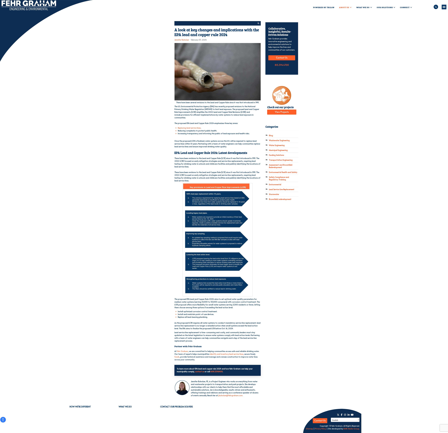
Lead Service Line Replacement (281, 189)
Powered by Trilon (323, 7)
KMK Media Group (351, 428)
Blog (271, 135)
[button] (258, 23)
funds (176, 356)
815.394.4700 (282, 65)
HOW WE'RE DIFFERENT (80, 406)
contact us (199, 371)
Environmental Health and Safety (283, 172)
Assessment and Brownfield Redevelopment (280, 165)
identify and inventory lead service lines (226, 354)
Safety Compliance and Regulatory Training (279, 178)
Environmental (275, 184)
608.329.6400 (216, 371)
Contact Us (281, 58)
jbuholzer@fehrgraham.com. (230, 395)
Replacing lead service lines (189, 127)
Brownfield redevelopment (280, 199)
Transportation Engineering (280, 160)
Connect (405, 7)
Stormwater (274, 194)
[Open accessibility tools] (3, 419)
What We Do (362, 7)
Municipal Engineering (278, 150)
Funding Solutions (276, 155)
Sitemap (309, 428)
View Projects (282, 112)
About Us (344, 7)
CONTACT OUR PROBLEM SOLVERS (176, 406)
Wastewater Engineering (279, 140)
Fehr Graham (182, 351)
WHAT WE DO (125, 406)
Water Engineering (277, 145)
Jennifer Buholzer (181, 39)
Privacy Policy (320, 428)
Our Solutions (385, 7)
